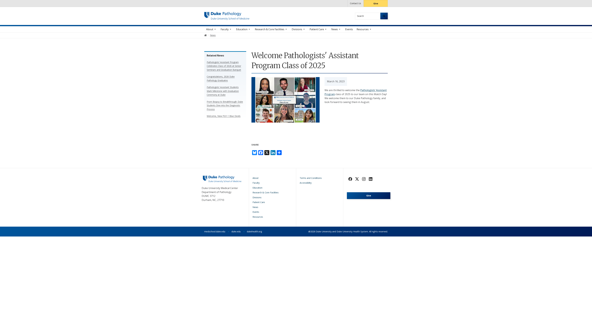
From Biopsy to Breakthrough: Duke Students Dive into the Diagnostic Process (225, 105)
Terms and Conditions (311, 178)
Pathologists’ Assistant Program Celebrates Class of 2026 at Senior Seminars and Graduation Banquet (224, 66)
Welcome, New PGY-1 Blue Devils (223, 116)
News (334, 29)
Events (349, 29)
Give (375, 3)
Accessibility (306, 182)
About (209, 29)
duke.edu (236, 231)
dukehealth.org (254, 231)
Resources (363, 29)
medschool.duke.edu (214, 231)
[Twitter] (357, 179)
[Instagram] (363, 179)
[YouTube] (370, 179)
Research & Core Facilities (269, 29)
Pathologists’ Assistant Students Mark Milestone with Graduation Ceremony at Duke (223, 91)
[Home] (226, 14)
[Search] (384, 16)
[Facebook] (350, 179)
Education (241, 29)
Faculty (225, 29)
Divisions (297, 29)
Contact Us (355, 3)
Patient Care (317, 29)
